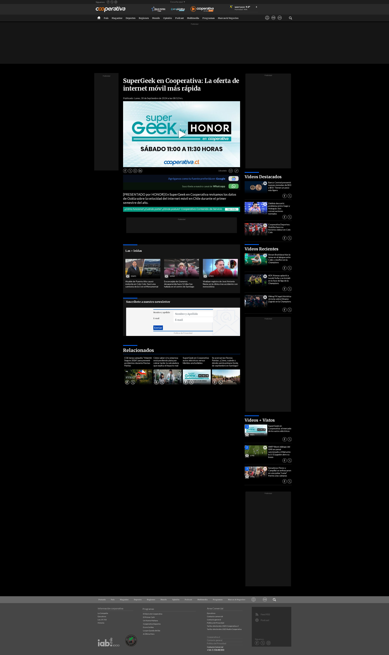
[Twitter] (112, 2)
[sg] (280, 20)
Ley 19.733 (102, 619)
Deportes (130, 18)
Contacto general (214, 619)
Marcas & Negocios (228, 18)
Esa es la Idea (148, 627)
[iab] (108, 649)
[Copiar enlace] (236, 171)
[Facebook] (108, 2)
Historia (101, 623)
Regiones (144, 18)
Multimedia (193, 18)
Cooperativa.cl (213, 637)
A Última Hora (148, 634)
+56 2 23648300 (215, 649)
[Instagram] (115, 2)
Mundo (156, 18)
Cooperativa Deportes (152, 624)
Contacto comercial (215, 616)
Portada (102, 600)
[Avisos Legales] (267, 20)
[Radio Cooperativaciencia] (178, 9)
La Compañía (103, 613)
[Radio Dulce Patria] (158, 9)
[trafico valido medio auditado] (131, 645)
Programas (208, 18)
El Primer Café (149, 617)
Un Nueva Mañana (150, 620)
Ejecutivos (102, 616)
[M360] (273, 20)
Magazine (117, 18)
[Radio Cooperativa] (202, 9)
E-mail (156, 318)
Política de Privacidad (183, 333)
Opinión (167, 18)
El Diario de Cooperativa (152, 614)
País (106, 18)
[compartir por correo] (231, 171)
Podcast (179, 18)
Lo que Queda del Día (151, 630)
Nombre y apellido (161, 312)
